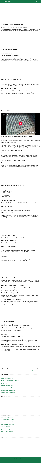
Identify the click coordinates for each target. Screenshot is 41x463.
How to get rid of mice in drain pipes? (7, 431)
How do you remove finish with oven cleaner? (8, 429)
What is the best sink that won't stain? (7, 376)
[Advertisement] (20, 12)
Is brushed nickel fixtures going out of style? (8, 419)
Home (2, 21)
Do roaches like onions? (5, 370)
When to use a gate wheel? (5, 426)
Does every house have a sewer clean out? (8, 390)
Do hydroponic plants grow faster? (7, 388)
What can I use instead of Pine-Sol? (7, 378)
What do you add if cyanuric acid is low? (32, 370)
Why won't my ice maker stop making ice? (8, 422)
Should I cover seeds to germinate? (7, 417)
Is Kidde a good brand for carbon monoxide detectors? (10, 380)
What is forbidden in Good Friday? (7, 385)
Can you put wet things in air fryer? (7, 387)
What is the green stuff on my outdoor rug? (8, 392)
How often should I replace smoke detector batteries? (10, 383)
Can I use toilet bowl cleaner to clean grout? (8, 433)
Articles (6, 21)
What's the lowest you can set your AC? (7, 424)
